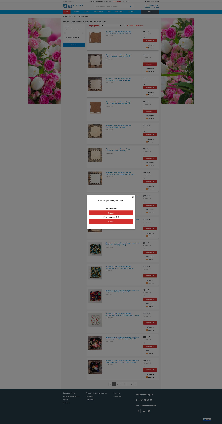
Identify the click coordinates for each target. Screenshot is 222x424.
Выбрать (111, 213)
